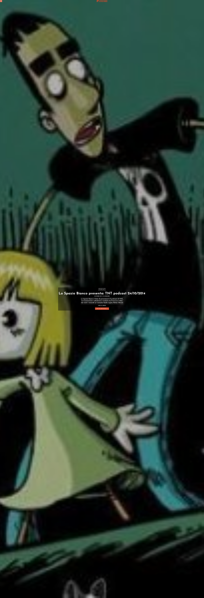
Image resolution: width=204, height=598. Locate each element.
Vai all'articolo (101, 308)
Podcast (102, 289)
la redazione (107, 296)
